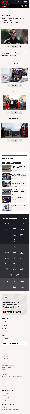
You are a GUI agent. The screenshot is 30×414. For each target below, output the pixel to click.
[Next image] (20, 46)
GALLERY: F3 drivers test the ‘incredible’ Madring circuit (18, 182)
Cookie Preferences (6, 386)
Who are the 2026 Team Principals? (17, 198)
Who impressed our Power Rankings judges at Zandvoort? (18, 174)
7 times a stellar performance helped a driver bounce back (18, 206)
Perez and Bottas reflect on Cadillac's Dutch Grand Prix (17, 190)
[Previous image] (8, 46)
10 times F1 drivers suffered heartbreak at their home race (18, 167)
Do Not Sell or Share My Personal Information (12, 376)
